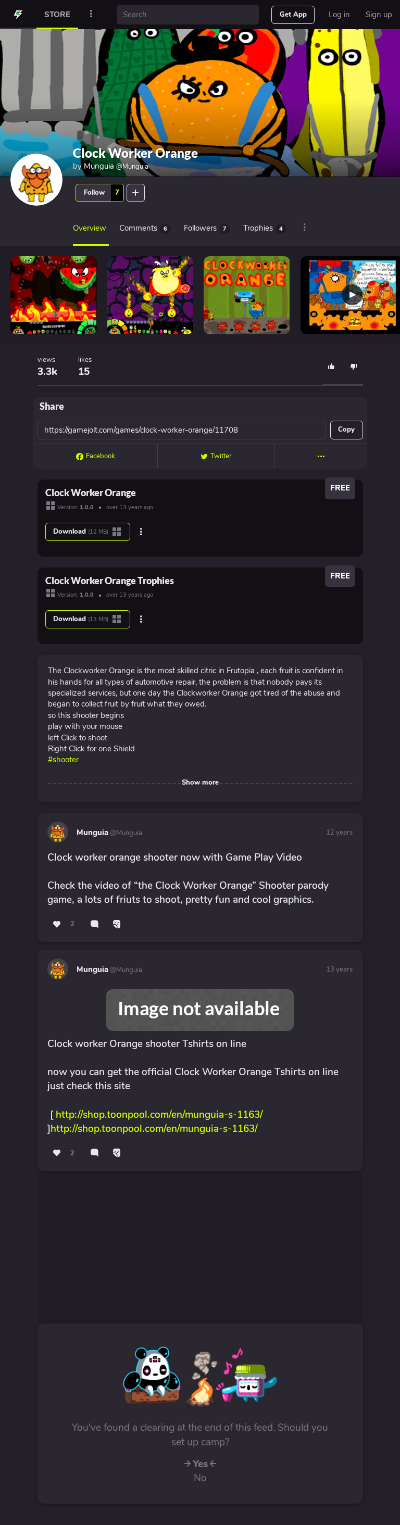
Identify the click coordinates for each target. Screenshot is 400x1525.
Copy (346, 429)
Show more (200, 782)
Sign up (379, 14)
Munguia (116, 166)
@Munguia (125, 833)
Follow (101, 192)
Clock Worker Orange (135, 152)
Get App (293, 14)
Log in (339, 14)
